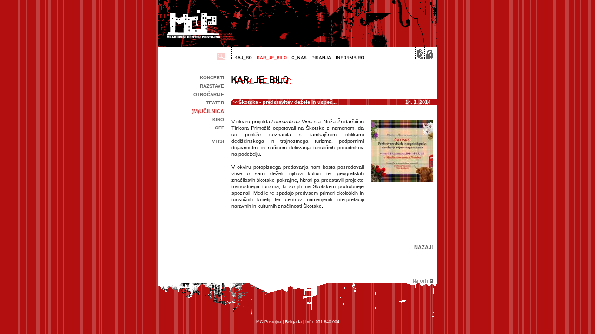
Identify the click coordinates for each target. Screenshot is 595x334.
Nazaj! (423, 247)
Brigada (293, 322)
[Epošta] (419, 53)
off (219, 127)
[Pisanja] (320, 53)
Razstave (212, 86)
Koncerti (212, 77)
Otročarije (208, 94)
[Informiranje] (348, 53)
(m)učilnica (208, 111)
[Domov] (428, 53)
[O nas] (298, 53)
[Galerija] (270, 53)
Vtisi (218, 141)
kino (218, 119)
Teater (215, 102)
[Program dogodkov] (242, 53)
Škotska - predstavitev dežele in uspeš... (287, 102)
